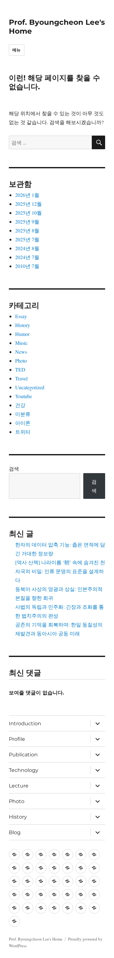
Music (21, 342)
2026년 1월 (27, 194)
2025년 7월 (27, 239)
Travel (21, 378)
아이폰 (22, 422)
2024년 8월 (27, 248)
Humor (22, 334)
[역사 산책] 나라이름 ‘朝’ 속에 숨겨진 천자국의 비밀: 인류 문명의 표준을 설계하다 (60, 571)
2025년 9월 (27, 221)
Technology (23, 770)
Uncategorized (29, 387)
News (21, 351)
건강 (20, 405)
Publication (23, 755)
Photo (21, 360)
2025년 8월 (27, 230)
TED (20, 369)
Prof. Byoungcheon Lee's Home (35, 939)
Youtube (23, 396)
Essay (21, 316)
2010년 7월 (27, 266)
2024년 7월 (27, 257)
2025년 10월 (28, 212)
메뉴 (16, 49)
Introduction (25, 723)
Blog (15, 832)
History (22, 325)
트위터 (22, 431)
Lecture (18, 786)
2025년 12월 (28, 203)
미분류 (22, 414)
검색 (14, 468)
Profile (17, 739)
